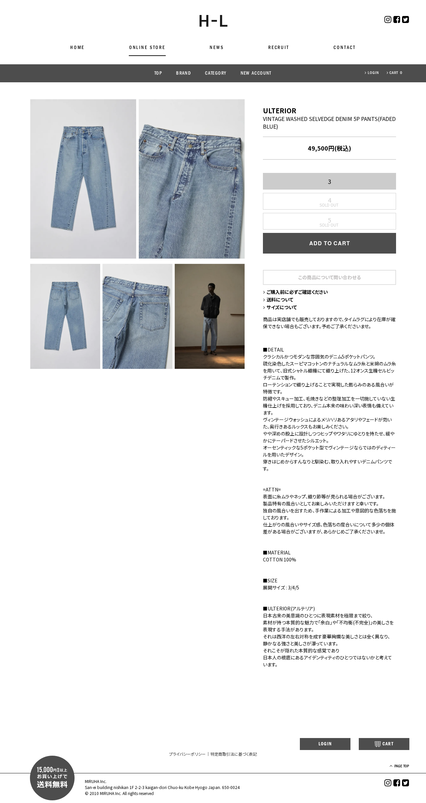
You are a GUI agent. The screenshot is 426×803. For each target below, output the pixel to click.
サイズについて (282, 307)
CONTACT (344, 47)
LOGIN (373, 72)
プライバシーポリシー (187, 754)
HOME (77, 47)
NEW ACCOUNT (256, 73)
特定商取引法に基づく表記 (233, 754)
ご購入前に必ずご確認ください (297, 292)
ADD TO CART (329, 243)
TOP (158, 73)
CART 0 (395, 72)
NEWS (217, 47)
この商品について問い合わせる (329, 277)
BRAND (183, 73)
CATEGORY (215, 73)
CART (388, 744)
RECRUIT (278, 47)
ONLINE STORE (147, 47)
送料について (280, 299)
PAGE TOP (401, 766)
